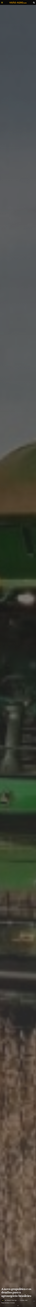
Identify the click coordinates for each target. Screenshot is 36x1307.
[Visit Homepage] (17, 2)
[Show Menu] (2, 2)
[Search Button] (34, 2)
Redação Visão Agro (12, 1300)
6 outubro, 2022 (23, 1300)
